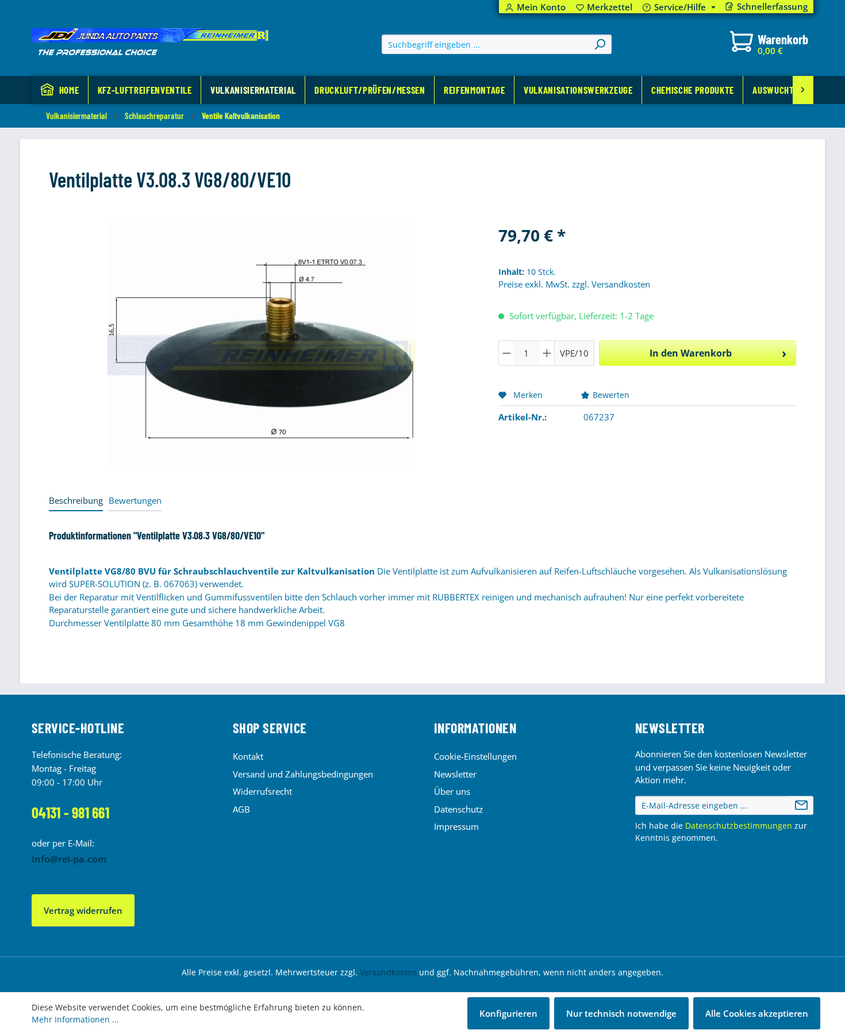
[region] (262, 346)
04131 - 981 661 (70, 812)
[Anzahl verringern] (506, 353)
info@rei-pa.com (69, 859)
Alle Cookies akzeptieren (756, 1013)
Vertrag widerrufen (83, 910)
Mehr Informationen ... (75, 1019)
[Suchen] (599, 44)
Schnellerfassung (772, 6)
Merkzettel (604, 7)
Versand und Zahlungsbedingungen (303, 774)
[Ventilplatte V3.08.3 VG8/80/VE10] (262, 346)
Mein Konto (541, 7)
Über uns (452, 791)
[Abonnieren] (801, 805)
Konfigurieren (508, 1013)
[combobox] (485, 44)
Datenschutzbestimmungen (738, 825)
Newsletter (455, 774)
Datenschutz (458, 809)
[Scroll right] (803, 90)
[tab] (76, 501)
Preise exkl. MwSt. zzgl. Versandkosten (574, 284)
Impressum (456, 826)
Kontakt (248, 756)
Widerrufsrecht (262, 791)
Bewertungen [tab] (135, 500)
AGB (241, 809)
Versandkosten (388, 972)
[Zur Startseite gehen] (150, 42)
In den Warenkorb (691, 353)
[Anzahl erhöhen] (547, 353)
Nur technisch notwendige (621, 1013)
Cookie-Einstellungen (475, 756)
